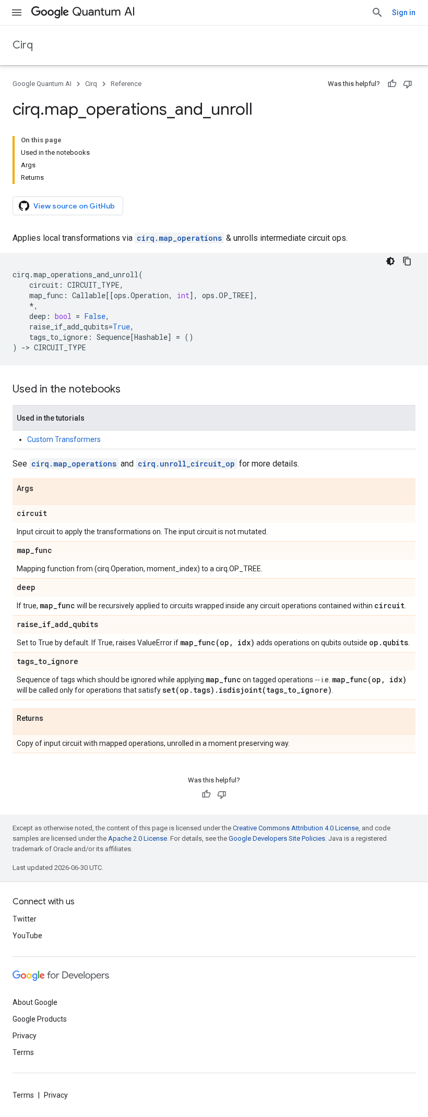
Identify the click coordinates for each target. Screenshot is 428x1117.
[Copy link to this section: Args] (43, 489)
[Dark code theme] (390, 261)
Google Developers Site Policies (277, 838)
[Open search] (377, 12)
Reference (126, 84)
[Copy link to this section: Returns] (53, 719)
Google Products (40, 1019)
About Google (35, 1002)
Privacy (25, 1036)
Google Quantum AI (42, 84)
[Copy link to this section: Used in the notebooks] (131, 390)
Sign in (403, 12)
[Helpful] (392, 84)
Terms (23, 1052)
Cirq (23, 45)
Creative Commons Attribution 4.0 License (296, 828)
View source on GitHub (74, 206)
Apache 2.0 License (137, 838)
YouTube (27, 935)
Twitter (25, 919)
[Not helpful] (407, 84)
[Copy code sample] (407, 261)
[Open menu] (16, 12)
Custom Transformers (64, 439)
